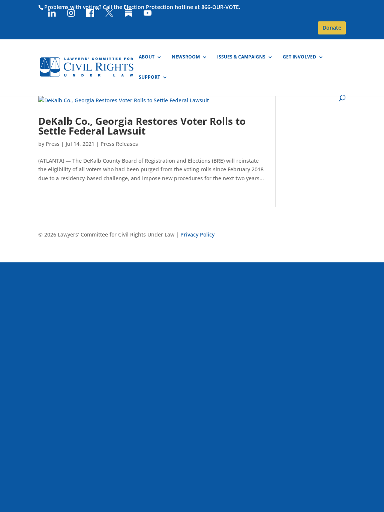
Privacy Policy (197, 234)
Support (149, 77)
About (146, 57)
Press (53, 143)
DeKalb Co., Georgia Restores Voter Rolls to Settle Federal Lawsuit (142, 126)
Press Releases (119, 143)
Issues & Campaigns (241, 57)
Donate (331, 27)
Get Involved (299, 57)
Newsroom (186, 57)
